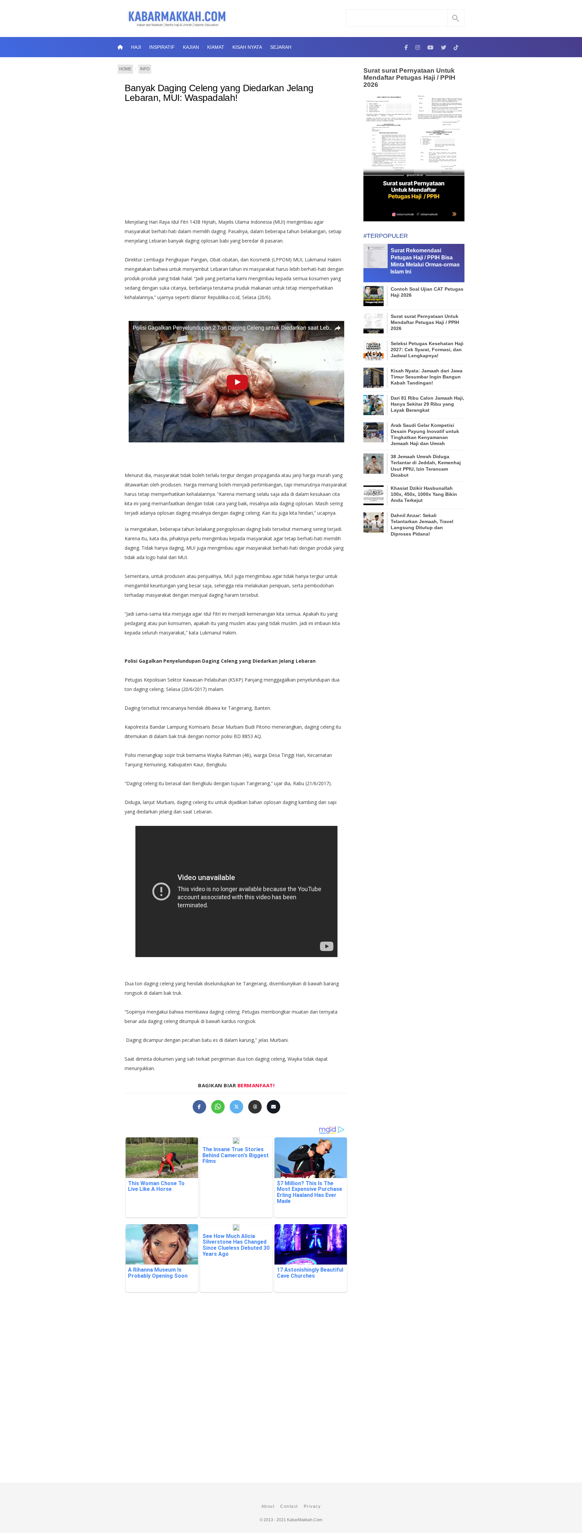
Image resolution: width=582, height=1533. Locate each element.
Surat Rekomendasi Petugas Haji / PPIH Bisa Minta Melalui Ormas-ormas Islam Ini (425, 261)
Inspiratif (162, 47)
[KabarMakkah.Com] (406, 47)
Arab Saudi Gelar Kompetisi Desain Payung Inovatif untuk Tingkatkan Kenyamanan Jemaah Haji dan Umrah (425, 434)
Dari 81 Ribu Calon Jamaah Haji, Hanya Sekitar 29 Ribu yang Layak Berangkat (427, 404)
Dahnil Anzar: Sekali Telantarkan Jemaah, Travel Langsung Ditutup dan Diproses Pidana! (422, 525)
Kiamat (215, 47)
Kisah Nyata (247, 47)
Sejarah (280, 47)
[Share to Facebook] (199, 1107)
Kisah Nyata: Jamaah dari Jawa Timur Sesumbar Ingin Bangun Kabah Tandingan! (426, 377)
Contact (289, 1506)
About (268, 1506)
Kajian (191, 47)
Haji (136, 47)
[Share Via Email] (273, 1107)
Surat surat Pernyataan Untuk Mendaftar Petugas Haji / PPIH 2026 (409, 77)
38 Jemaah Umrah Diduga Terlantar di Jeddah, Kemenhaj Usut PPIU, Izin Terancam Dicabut (426, 466)
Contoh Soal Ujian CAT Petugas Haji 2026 (427, 292)
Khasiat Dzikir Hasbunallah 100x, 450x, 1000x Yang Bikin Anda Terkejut (424, 494)
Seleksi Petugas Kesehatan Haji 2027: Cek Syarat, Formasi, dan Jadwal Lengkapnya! (427, 349)
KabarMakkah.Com (304, 1520)
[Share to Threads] (255, 1107)
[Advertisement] (243, 163)
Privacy (312, 1506)
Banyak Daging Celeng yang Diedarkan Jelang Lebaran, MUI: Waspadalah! (219, 93)
